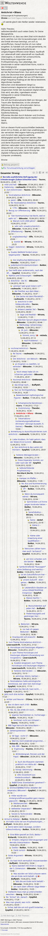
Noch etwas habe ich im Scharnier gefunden (26, 372)
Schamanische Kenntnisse (30, 403)
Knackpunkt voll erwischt (23, 637)
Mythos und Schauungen (20, 275)
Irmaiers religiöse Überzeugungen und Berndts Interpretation (28, 841)
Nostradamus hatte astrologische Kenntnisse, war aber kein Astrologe (24, 682)
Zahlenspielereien (18, 730)
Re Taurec (17, 353)
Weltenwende (15, 3)
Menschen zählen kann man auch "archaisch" (34, 549)
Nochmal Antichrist (21, 379)
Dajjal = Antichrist (17, 247)
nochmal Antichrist (19, 348)
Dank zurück (19, 850)
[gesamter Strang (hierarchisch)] (5, 8)
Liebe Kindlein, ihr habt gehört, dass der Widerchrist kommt (27, 440)
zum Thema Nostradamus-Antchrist (25, 642)
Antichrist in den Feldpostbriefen (24, 302)
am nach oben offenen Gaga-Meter (29, 886)
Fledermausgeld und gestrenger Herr (34, 614)
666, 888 (15, 746)
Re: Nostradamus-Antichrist (23, 202)
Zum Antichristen (14, 189)
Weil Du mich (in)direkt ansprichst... (28, 741)
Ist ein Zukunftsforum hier (33, 574)
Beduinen (25, 624)
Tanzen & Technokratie (21, 814)
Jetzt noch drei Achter (14, 694)
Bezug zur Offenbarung (19, 210)
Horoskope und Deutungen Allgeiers (27, 647)
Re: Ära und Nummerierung (34, 483)
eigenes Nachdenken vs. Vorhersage (28, 715)
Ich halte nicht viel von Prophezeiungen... (25, 821)
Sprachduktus (34, 512)
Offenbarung (17, 231)
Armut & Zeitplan (12, 819)
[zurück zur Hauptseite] (2, 8)
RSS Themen (23, 915)
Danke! (17, 241)
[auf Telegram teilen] (46, 172)
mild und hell (10, 184)
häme (32, 520)
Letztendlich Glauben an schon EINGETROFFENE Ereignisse (34, 590)
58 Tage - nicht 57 (20, 736)
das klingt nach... (22, 385)
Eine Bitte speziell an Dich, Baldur (25, 834)
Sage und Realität (28, 314)
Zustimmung (24, 408)
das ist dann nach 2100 (18, 704)
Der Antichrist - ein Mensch (25, 358)
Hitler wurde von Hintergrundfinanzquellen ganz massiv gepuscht (26, 798)
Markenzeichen (20, 803)
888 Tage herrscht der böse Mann (23, 725)
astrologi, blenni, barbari (27, 676)
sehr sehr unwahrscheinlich (27, 226)
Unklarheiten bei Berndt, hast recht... (23, 689)
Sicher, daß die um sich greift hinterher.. (26, 907)
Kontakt (5, 930)
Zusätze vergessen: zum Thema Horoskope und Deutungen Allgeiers (28, 664)
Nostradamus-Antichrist (19, 195)
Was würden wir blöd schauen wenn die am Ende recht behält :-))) (28, 874)
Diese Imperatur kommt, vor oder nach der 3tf (29, 461)
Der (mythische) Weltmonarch (26, 260)
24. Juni (24, 330)
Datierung (9, 187)
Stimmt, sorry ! (29, 335)
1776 (14, 208)
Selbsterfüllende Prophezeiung (25, 469)
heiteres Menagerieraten (27, 455)
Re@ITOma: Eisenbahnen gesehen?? (28, 782)
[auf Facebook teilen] (40, 172)
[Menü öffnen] (2, 3)
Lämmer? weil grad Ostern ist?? (27, 286)
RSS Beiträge (8, 915)
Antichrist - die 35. (19, 280)
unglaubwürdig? (19, 236)
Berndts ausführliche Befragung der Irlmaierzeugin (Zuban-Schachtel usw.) (19, 178)
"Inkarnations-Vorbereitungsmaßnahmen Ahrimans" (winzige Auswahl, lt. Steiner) (29, 422)
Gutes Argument (15, 855)
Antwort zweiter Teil (27, 309)
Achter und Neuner (15, 699)
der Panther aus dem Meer (27, 291)
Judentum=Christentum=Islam (24, 265)
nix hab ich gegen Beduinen (29, 630)
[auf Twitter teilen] (43, 172)
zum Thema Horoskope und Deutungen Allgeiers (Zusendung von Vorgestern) (27, 655)
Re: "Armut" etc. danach (16, 897)
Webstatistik (5, 924)
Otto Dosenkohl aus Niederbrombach (25, 776)
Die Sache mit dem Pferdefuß (29, 296)
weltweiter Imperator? (21, 808)
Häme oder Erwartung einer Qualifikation (35, 538)
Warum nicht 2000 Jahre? (24, 221)
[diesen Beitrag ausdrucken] (34, 172)
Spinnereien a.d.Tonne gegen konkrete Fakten (36, 503)
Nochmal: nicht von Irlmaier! (26, 720)
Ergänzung (19, 749)
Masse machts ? (33, 598)
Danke (15, 847)
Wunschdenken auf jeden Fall (36, 607)
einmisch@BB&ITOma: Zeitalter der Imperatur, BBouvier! (24, 789)
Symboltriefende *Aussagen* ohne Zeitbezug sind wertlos (31, 568)
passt (13, 200)
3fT (24, 488)
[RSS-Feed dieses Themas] (37, 172)
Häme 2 (35, 525)
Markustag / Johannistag (30, 325)
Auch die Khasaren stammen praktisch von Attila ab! (29, 763)
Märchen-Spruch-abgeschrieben (32, 320)
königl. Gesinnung (24, 769)
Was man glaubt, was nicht (18, 902)
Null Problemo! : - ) (32, 340)
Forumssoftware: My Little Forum (10, 934)
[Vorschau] (17, 182)
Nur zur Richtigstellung (25, 390)
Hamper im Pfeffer (27, 478)
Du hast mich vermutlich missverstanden (28, 860)
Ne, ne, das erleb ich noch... (22, 709)
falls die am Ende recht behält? (29, 881)
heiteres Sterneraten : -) (24, 671)
